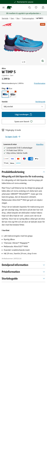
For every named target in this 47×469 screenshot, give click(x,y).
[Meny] (3, 7)
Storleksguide (40, 102)
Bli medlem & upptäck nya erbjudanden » (23, 13)
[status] (23, 62)
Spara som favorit (21, 121)
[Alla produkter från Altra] (7, 24)
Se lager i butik (11, 136)
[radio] (5, 94)
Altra (4, 68)
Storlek (5, 101)
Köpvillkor (40, 144)
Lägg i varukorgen (22, 114)
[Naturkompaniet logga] (9, 7)
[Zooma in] (42, 61)
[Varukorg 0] (43, 7)
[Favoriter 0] (36, 7)
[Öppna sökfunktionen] (29, 7)
